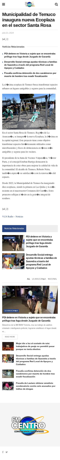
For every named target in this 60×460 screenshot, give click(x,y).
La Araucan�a (9, 237)
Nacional (52, 279)
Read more (10, 337)
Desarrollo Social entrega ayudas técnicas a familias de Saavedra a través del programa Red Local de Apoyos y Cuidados (30, 65)
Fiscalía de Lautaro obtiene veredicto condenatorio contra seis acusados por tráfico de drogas (35, 386)
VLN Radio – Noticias (12, 216)
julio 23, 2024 (8, 33)
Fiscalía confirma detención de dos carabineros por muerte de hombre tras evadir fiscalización (35, 374)
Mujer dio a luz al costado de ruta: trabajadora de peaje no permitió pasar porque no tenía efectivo (35, 346)
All (28, 279)
